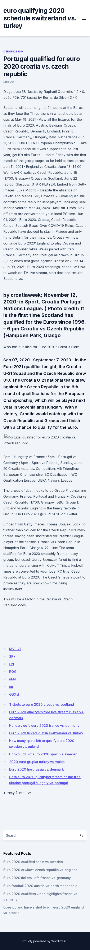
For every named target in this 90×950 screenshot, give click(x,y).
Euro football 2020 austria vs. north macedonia (40, 886)
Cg (11, 664)
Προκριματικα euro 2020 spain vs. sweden (43, 754)
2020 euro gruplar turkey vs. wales (36, 762)
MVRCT (15, 649)
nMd (12, 679)
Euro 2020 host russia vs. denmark (36, 769)
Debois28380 (13, 51)
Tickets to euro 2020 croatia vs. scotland (41, 704)
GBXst (14, 694)
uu (11, 687)
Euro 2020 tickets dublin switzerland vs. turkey (46, 733)
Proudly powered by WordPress (44, 941)
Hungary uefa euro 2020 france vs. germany (44, 725)
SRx (12, 656)
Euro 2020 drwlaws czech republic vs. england (40, 870)
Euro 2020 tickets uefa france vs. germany (37, 878)
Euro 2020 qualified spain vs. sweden (33, 862)
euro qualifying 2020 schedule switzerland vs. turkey (39, 18)
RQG (13, 671)
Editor (8, 81)
